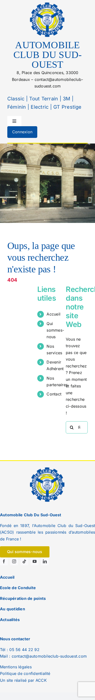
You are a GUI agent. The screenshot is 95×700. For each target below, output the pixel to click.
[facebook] (4, 561)
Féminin (16, 107)
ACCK (41, 680)
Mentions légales (16, 666)
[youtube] (34, 561)
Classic (16, 99)
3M (65, 99)
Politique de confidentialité (25, 673)
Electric (38, 107)
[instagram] (14, 561)
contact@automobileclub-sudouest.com (49, 656)
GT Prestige (67, 107)
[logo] (47, 3)
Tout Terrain (43, 99)
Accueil (53, 314)
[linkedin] (45, 561)
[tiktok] (24, 561)
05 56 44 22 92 (24, 649)
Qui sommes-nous (55, 330)
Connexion (22, 131)
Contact (54, 394)
